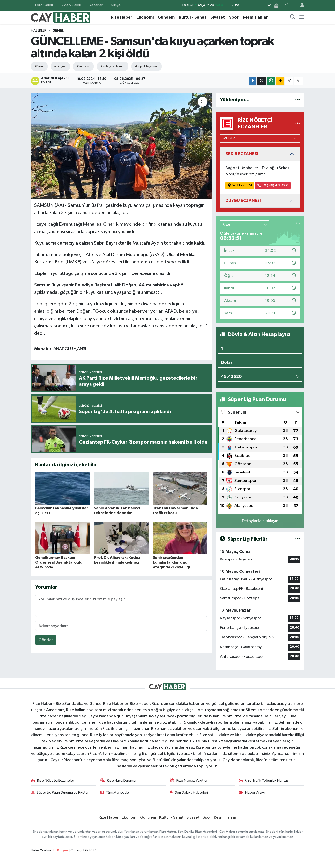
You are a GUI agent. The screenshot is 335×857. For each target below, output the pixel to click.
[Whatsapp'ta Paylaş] (271, 81)
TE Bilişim (60, 850)
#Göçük (59, 66)
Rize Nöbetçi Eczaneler (55, 780)
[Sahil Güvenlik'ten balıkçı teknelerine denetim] (121, 488)
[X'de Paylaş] (261, 81)
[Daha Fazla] (280, 81)
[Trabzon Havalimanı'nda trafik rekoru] (180, 488)
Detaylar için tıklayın (260, 521)
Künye (116, 5)
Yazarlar (96, 5)
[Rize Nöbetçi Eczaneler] (297, 123)
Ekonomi (145, 17)
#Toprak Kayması (146, 66)
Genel (58, 30)
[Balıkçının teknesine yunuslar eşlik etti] (62, 488)
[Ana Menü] (301, 17)
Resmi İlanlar (255, 17)
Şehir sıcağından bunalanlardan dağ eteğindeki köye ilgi (171, 562)
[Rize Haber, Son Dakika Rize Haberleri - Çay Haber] (61, 17)
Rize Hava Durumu (121, 780)
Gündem (166, 17)
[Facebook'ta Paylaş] (252, 81)
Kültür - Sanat (192, 17)
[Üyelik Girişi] (300, 5)
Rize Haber (121, 17)
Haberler (38, 30)
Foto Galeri (44, 5)
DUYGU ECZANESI (243, 201)
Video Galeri (71, 5)
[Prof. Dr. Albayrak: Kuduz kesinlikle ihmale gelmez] (121, 538)
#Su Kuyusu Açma (112, 66)
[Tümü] (297, 100)
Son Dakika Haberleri (191, 792)
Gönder (46, 640)
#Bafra (39, 66)
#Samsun (83, 66)
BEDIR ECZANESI (241, 154)
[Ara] (292, 17)
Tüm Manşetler (118, 792)
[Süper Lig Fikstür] (297, 539)
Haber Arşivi (255, 792)
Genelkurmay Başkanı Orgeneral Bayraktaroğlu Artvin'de (58, 562)
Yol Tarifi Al (242, 185)
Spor (234, 17)
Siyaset (217, 17)
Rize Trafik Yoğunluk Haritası (267, 780)
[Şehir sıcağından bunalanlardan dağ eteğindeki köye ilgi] (180, 538)
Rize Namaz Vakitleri (192, 780)
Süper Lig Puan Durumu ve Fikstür (63, 792)
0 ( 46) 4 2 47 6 (275, 185)
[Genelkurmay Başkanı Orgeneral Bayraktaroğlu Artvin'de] (62, 538)
